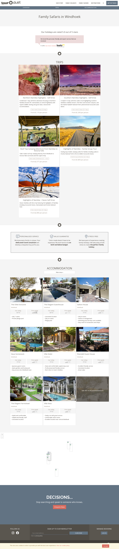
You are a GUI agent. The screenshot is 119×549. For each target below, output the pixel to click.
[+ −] (59, 459)
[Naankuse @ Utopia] (68, 445)
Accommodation (90, 7)
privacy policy (39, 535)
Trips (57, 7)
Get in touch (112, 3)
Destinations (95, 3)
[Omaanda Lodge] (71, 448)
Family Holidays (71, 3)
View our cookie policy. (63, 545)
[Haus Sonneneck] (48, 460)
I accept (105, 546)
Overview (26, 7)
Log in (104, 533)
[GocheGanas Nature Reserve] (56, 472)
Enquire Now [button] (59, 507)
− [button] (2, 437)
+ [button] (2, 435)
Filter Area (59, 272)
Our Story (59, 3)
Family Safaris (84, 3)
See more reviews (51, 46)
